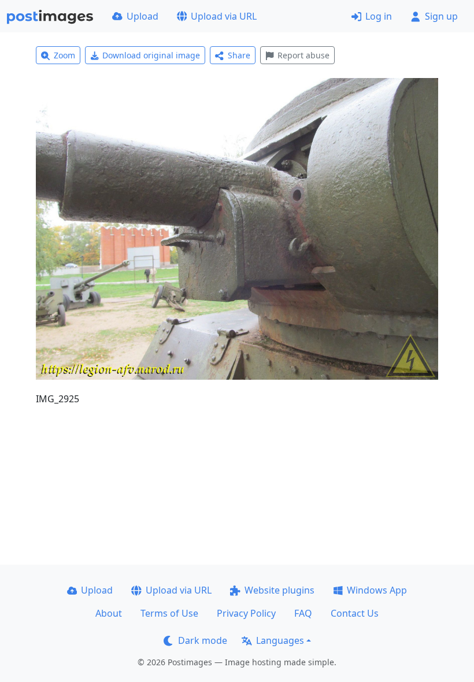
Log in (378, 16)
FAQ (303, 613)
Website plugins (279, 590)
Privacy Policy (246, 613)
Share (239, 55)
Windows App (377, 590)
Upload (142, 16)
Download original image (151, 55)
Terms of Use (169, 613)
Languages (280, 640)
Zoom (64, 55)
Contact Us (355, 613)
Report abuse (303, 55)
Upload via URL (224, 16)
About (108, 613)
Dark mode (202, 640)
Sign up (441, 16)
